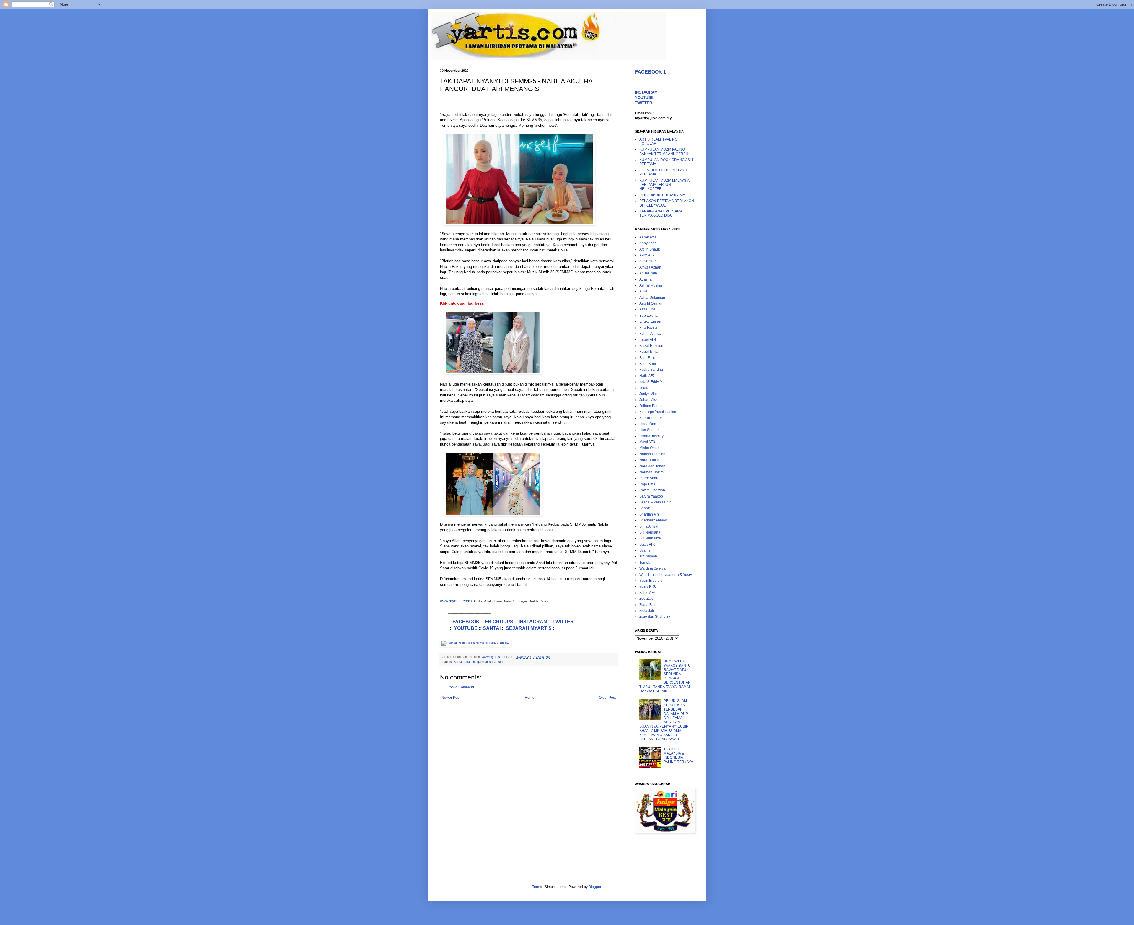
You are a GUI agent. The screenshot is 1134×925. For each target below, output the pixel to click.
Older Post (607, 697)
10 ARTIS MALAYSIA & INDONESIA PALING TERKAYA (678, 755)
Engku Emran (650, 321)
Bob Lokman (649, 315)
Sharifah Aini (649, 514)
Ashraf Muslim (650, 285)
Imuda (644, 388)
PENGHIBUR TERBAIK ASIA (662, 195)
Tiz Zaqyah (648, 556)
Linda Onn (647, 424)
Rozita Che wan (652, 490)
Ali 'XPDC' (647, 261)
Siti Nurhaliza (650, 538)
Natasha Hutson (652, 454)
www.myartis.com (455, 601)
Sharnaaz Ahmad (653, 520)
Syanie (645, 550)
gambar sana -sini (490, 662)
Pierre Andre (649, 478)
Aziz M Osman (650, 303)
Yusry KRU (648, 586)
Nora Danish (649, 460)
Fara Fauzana (650, 358)
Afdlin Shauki (650, 249)
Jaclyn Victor (649, 394)
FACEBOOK (466, 621)
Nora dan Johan (652, 466)
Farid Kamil (648, 364)
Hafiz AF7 (647, 376)
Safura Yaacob (651, 496)
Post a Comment (460, 687)
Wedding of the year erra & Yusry (665, 575)
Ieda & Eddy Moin (653, 382)
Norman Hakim (651, 472)
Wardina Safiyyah (653, 568)
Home (530, 697)
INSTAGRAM (533, 621)
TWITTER (563, 621)
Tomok (644, 562)
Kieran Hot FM (650, 418)
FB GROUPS (499, 621)
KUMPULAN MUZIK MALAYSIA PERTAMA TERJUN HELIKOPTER (664, 184)
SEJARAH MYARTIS (529, 628)
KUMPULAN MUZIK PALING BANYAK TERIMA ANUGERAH (663, 151)
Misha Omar (649, 448)
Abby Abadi (648, 243)
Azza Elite (647, 309)
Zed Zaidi (646, 598)
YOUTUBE (466, 628)
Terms (537, 887)
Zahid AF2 (647, 593)
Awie (643, 291)
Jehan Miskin (650, 400)
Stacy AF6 (647, 544)
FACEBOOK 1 (650, 71)
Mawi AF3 (647, 442)
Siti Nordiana (649, 532)
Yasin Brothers (651, 580)
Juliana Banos (650, 406)
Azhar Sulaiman (652, 297)
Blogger (595, 887)
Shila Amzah (649, 526)
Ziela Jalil (647, 611)
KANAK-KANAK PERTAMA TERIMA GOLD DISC (660, 213)
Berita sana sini (464, 662)
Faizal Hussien (651, 346)
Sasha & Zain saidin (655, 502)
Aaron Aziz (647, 237)
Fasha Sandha (651, 370)
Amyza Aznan (650, 267)
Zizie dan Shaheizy (654, 617)
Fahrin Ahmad (650, 333)
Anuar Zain (648, 273)
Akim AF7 (646, 255)
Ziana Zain (647, 605)
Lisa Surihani (650, 430)
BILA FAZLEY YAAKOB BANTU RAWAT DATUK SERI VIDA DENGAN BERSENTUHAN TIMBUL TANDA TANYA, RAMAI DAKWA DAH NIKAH (665, 676)
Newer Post (450, 697)
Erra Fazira (648, 328)
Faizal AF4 (647, 339)
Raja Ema (647, 484)
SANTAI (492, 628)
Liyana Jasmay (651, 436)
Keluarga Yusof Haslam (658, 412)
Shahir (644, 508)
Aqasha (645, 279)
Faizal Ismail (649, 351)
